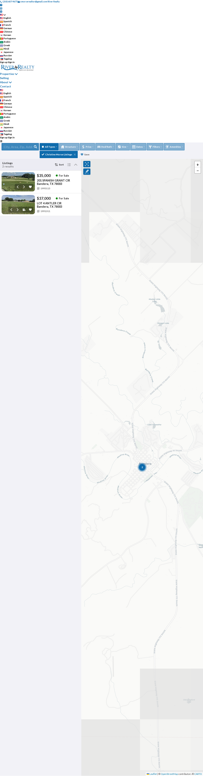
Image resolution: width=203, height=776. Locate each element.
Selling (4, 78)
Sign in (11, 62)
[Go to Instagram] (1, 8)
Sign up (4, 62)
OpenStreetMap (169, 773)
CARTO (198, 773)
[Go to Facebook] (1, 5)
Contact (5, 86)
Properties (7, 73)
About (4, 82)
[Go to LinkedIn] (1, 11)
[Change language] (3, 14)
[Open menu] (1, 141)
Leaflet (153, 773)
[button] (198, 164)
